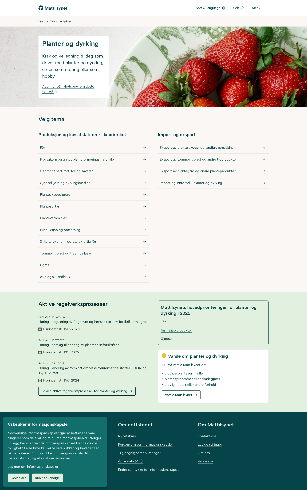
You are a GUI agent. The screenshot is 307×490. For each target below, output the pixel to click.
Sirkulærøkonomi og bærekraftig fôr (68, 241)
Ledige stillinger (210, 444)
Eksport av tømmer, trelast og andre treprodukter (198, 159)
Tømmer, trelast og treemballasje (65, 253)
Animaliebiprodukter (176, 330)
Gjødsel (167, 339)
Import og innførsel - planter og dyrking (191, 183)
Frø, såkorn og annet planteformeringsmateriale (77, 159)
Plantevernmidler (53, 218)
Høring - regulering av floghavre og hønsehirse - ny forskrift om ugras (92, 322)
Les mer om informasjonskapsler (33, 467)
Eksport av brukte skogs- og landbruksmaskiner (197, 148)
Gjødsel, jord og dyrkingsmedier (65, 183)
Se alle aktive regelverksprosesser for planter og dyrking (84, 391)
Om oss (204, 453)
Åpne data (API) (130, 461)
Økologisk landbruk (55, 277)
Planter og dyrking (60, 21)
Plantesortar (49, 206)
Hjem (41, 21)
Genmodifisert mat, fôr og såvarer (66, 171)
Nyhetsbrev (127, 436)
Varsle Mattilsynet (178, 395)
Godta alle (19, 478)
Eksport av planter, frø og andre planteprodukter (198, 171)
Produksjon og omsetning (60, 230)
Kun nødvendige (47, 478)
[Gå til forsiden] (52, 7)
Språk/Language (208, 8)
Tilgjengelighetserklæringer (139, 453)
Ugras (44, 265)
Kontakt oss (207, 436)
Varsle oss (205, 461)
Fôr (42, 148)
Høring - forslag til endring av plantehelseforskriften (78, 345)
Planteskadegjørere (55, 195)
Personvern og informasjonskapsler (145, 444)
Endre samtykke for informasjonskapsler (149, 470)
